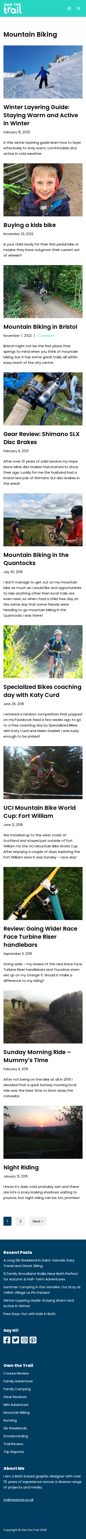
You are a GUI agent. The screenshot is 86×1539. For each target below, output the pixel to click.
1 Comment (45, 336)
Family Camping (17, 1389)
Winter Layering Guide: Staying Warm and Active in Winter (40, 115)
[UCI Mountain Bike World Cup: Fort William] (43, 772)
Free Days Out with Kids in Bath (29, 1313)
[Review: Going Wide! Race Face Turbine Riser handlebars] (43, 893)
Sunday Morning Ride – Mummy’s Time (37, 1056)
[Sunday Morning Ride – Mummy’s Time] (43, 1016)
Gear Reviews (15, 1396)
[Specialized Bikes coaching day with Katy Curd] (43, 651)
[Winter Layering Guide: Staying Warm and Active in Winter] (43, 72)
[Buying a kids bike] (43, 189)
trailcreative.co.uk (18, 1499)
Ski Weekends (15, 1428)
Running (10, 1420)
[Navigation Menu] (69, 8)
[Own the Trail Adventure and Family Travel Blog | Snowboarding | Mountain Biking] (12, 8)
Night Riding (21, 1167)
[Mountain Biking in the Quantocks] (43, 519)
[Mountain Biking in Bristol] (43, 291)
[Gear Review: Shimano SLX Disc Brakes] (43, 398)
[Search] (78, 8)
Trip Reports (13, 1451)
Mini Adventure (15, 1404)
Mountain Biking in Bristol (40, 327)
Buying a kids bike (29, 225)
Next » (38, 1221)
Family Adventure (18, 1381)
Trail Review (13, 1443)
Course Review (16, 1373)
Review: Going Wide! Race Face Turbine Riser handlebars (40, 937)
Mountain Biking (16, 1412)
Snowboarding (15, 1436)
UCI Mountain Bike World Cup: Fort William (39, 812)
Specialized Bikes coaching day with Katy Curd (42, 691)
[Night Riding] (43, 1132)
